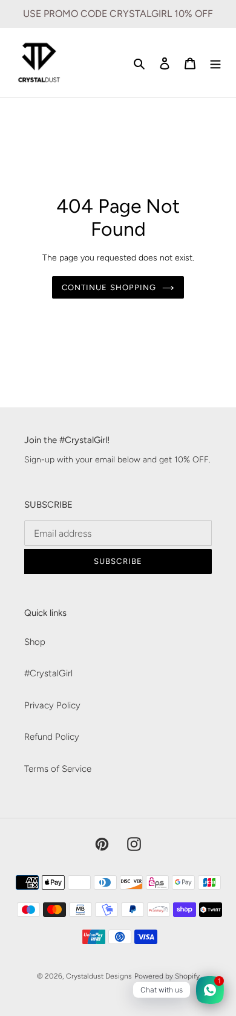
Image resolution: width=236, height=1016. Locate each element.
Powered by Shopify (167, 976)
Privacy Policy (52, 705)
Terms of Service (57, 768)
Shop (34, 641)
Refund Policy (51, 736)
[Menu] (215, 63)
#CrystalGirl (48, 673)
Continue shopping (109, 287)
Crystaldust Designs (99, 976)
